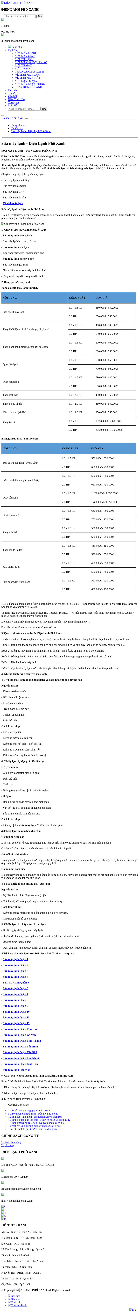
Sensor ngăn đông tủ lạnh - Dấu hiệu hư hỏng (33, 1113)
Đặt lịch (12, 90)
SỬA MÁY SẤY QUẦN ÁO (31, 62)
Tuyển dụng (7, 1145)
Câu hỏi (12, 96)
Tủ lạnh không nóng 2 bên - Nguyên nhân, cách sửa (36, 1122)
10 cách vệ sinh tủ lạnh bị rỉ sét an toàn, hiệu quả (34, 1125)
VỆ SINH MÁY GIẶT (27, 77)
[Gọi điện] (14, 1295)
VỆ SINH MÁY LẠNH (28, 74)
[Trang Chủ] (17, 2)
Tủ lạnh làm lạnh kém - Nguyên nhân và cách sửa (35, 1116)
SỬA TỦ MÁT (23, 65)
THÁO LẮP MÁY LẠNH (29, 71)
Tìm (40, 16)
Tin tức (12, 93)
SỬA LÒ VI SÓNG (26, 80)
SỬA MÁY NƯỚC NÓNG (30, 83)
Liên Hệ (12, 105)
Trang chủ (16, 47)
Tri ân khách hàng (11, 1142)
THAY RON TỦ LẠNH (28, 87)
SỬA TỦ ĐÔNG (24, 68)
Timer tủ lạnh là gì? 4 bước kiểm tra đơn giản (32, 1129)
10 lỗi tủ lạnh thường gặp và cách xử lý (29, 1110)
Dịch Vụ (13, 50)
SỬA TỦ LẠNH (24, 59)
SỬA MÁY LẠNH (25, 53)
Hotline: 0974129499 (12, 117)
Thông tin (13, 102)
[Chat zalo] (14, 1302)
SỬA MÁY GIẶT (25, 56)
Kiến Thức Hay (16, 99)
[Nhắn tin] (14, 1299)
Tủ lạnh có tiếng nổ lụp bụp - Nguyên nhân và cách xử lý (39, 1119)
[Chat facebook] (17, 1305)
